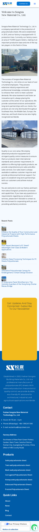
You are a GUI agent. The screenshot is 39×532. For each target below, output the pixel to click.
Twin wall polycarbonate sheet (17, 465)
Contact (8, 515)
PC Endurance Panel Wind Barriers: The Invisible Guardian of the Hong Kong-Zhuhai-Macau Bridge (19, 284)
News (7, 506)
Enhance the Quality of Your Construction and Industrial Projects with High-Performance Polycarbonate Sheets (19, 234)
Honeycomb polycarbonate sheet (18, 480)
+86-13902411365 (26, 423)
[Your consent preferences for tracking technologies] (35, 528)
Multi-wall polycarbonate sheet (18, 470)
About (7, 501)
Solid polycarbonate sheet (16, 460)
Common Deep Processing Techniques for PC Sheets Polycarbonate (19, 260)
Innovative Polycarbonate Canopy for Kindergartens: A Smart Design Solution (17, 272)
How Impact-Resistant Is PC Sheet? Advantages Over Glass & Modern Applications (15, 248)
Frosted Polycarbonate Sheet (17, 489)
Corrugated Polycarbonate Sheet (18, 475)
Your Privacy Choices (18, 524)
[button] (34, 3)
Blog (7, 510)
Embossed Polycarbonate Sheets (18, 484)
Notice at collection (10, 529)
